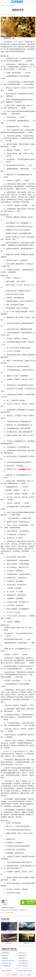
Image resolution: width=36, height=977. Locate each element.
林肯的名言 (9, 970)
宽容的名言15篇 (27, 970)
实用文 (8, 5)
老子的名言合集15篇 (8, 960)
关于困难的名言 (23, 960)
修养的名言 (5, 955)
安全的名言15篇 (6, 963)
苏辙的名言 (5, 958)
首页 (3, 5)
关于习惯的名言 (23, 963)
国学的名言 (22, 953)
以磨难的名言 (23, 955)
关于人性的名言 (23, 966)
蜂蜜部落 (15, 974)
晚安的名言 (22, 958)
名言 (13, 5)
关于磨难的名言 (6, 966)
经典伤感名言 (6, 953)
